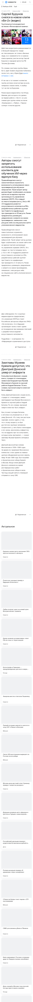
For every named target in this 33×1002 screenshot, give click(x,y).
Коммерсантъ (17, 157)
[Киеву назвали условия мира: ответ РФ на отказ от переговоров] (16, 632)
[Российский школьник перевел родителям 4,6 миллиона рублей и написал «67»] (16, 835)
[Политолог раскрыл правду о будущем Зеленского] (16, 574)
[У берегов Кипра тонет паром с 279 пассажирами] (16, 893)
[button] (6, 33)
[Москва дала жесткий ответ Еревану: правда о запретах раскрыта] (16, 777)
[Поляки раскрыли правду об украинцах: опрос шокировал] (16, 864)
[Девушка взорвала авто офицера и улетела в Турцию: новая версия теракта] (16, 806)
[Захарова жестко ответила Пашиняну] (16, 690)
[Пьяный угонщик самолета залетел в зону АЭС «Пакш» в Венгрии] (16, 719)
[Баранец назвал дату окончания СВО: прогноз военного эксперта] (16, 545)
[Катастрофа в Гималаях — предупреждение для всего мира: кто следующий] (16, 661)
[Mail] (6, 2)
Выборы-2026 (7, 6)
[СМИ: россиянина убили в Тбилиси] (16, 922)
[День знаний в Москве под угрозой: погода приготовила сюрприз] (16, 980)
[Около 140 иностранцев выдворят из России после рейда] (16, 748)
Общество (26, 11)
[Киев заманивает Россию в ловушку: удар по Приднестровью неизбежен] (16, 951)
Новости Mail (16, 11)
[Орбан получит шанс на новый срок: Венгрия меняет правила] (16, 603)
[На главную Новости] (11, 2)
